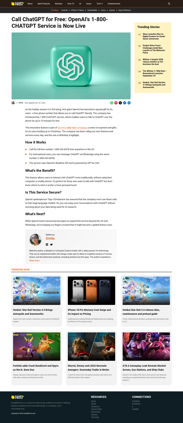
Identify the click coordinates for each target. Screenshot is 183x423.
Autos (88, 3)
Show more (34, 260)
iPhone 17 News (77, 10)
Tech (100, 3)
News (30, 3)
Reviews (58, 3)
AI (80, 3)
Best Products (44, 3)
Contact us (95, 406)
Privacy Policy (96, 409)
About (93, 404)
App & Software (125, 10)
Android (64, 10)
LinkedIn (135, 409)
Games (112, 10)
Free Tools (95, 417)
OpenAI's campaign (72, 127)
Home (93, 401)
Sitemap (94, 414)
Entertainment (114, 3)
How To (70, 3)
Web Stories (95, 412)
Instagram (136, 404)
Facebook (136, 401)
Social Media (92, 10)
